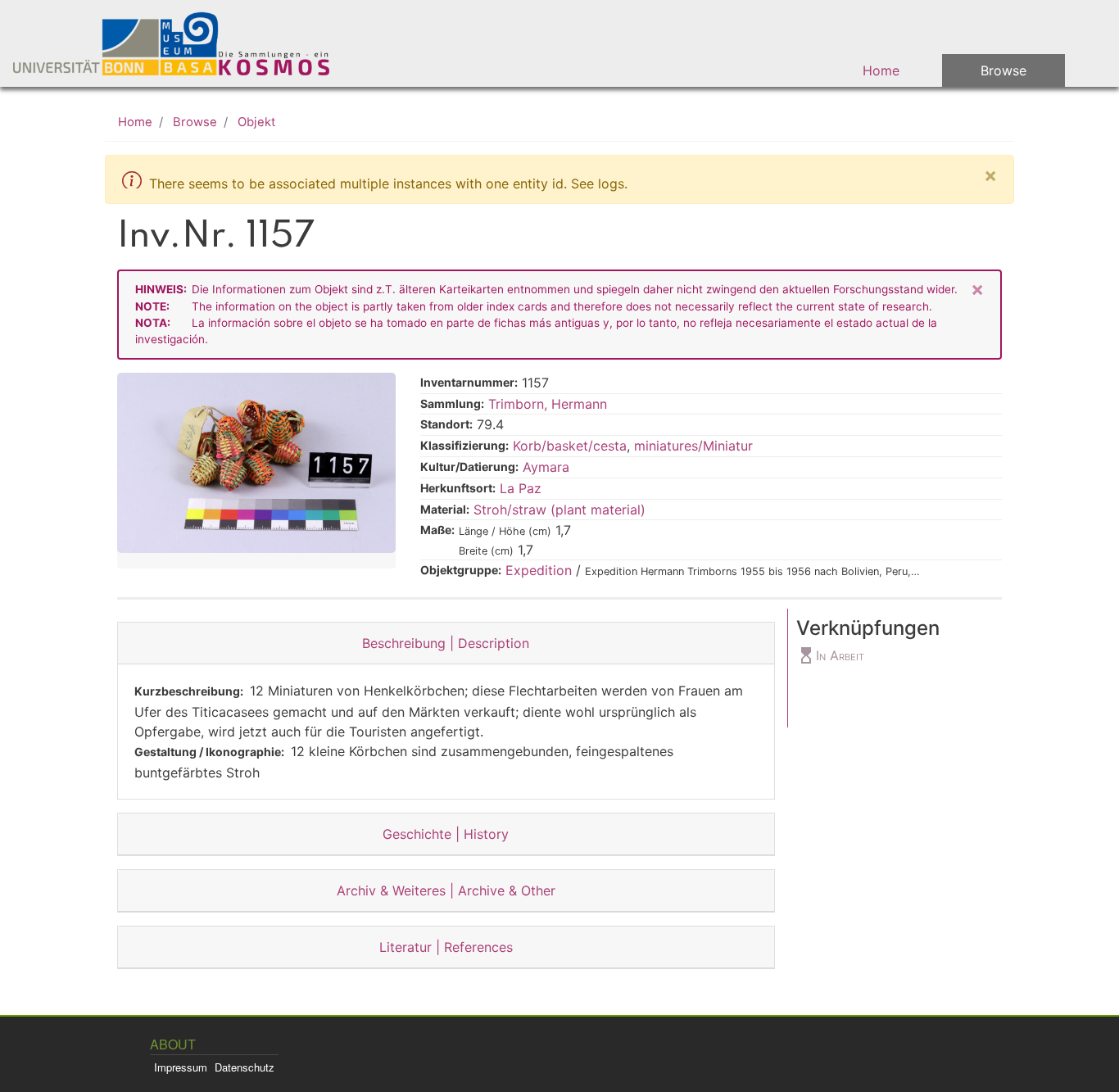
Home (881, 70)
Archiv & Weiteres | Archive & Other (446, 890)
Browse (1003, 70)
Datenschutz (244, 1067)
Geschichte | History (446, 834)
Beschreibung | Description (445, 643)
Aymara (546, 467)
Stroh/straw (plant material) (559, 509)
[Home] (182, 43)
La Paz (520, 488)
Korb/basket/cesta (570, 445)
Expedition (538, 570)
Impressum (180, 1067)
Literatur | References (446, 947)
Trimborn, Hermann (547, 404)
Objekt (256, 122)
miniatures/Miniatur (693, 445)
